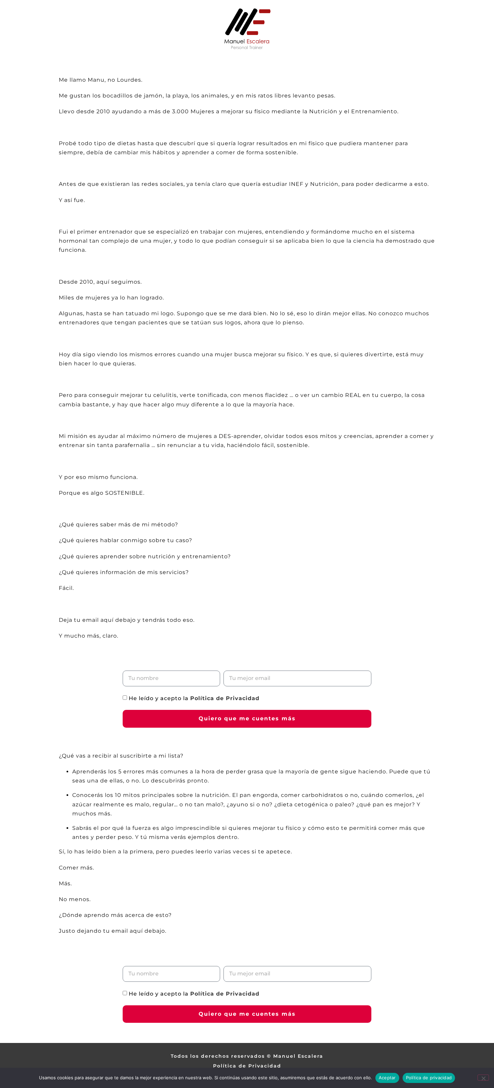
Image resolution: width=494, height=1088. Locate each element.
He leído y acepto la (194, 698)
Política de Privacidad (224, 698)
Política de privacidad (429, 1077)
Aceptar (387, 1077)
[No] (483, 1078)
